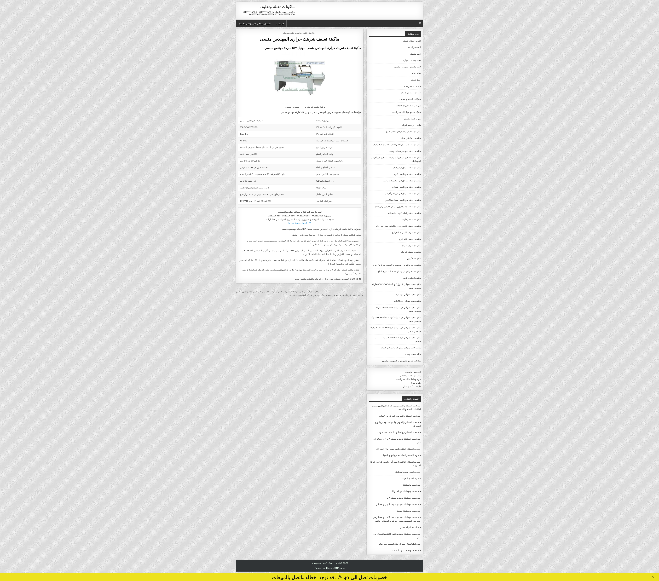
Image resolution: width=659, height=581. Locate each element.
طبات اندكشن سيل (412, 386)
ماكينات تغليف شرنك (411, 245)
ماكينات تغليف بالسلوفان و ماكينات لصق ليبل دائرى (397, 226)
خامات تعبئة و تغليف (412, 86)
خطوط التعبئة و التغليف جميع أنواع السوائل (401, 455)
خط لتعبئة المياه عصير (410, 527)
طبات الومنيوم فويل (411, 125)
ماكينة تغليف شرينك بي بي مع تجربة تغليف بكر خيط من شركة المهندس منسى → (326, 295)
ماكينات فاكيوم (414, 258)
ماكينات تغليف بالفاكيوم (410, 239)
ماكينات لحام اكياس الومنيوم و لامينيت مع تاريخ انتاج (397, 265)
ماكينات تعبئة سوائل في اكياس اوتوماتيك (402, 180)
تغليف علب (416, 73)
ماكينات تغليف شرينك (292, 32)
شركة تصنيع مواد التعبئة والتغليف (406, 112)
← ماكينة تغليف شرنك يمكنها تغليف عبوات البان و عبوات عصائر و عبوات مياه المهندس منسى (279, 291)
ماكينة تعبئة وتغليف (412, 354)
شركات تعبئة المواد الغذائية (408, 105)
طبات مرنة (416, 383)
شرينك (318, 279)
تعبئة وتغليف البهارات (411, 60)
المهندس (345, 279)
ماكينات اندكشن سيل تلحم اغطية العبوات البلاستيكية (396, 144)
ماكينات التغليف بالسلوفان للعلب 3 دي (403, 131)
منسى (296, 279)
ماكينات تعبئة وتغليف (277, 6)
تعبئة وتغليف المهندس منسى (407, 66)
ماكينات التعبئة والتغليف (410, 375)
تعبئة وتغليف (415, 54)
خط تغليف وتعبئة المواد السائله (406, 550)
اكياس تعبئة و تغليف (412, 40)
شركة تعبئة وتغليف (412, 118)
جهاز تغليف (307, 32)
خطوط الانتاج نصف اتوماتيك (408, 472)
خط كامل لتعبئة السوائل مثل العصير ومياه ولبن (399, 544)
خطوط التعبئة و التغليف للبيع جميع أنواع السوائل (398, 449)
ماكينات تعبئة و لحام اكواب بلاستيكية (404, 213)
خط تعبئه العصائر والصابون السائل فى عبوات (400, 416)
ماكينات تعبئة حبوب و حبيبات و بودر (405, 151)
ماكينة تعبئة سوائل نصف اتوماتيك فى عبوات (400, 347)
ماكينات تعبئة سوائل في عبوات (406, 187)
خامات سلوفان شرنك (411, 92)
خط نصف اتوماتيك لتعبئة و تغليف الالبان (403, 498)
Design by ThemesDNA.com (330, 568)
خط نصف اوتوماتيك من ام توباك (406, 491)
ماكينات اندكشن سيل (411, 138)
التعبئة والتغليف (414, 47)
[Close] (653, 577)
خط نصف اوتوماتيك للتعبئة (409, 511)
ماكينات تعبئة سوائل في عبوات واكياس (403, 200)
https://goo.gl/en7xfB (299, 223)
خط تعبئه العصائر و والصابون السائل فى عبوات (399, 432)
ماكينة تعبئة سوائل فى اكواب (407, 301)
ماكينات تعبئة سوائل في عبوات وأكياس (403, 193)
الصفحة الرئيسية (413, 372)
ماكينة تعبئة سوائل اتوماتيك (408, 294)
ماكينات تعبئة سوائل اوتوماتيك (407, 167)
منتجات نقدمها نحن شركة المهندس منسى (401, 360)
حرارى (325, 279)
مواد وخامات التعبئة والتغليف (408, 379)
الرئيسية (280, 23)
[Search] (420, 23)
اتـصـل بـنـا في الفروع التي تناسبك (255, 23)
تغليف (337, 279)
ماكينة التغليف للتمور (411, 278)
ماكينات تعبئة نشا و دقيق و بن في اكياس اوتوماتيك (398, 206)
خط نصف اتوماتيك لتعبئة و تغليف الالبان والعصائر (398, 504)
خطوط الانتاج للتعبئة (411, 478)
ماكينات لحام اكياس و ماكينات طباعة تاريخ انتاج (399, 271)
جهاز (332, 279)
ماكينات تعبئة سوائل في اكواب (407, 174)
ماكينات (310, 279)
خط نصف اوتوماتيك (412, 485)
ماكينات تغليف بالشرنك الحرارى (406, 232)
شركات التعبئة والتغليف (410, 99)
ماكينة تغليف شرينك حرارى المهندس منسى (299, 39)
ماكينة (303, 279)
